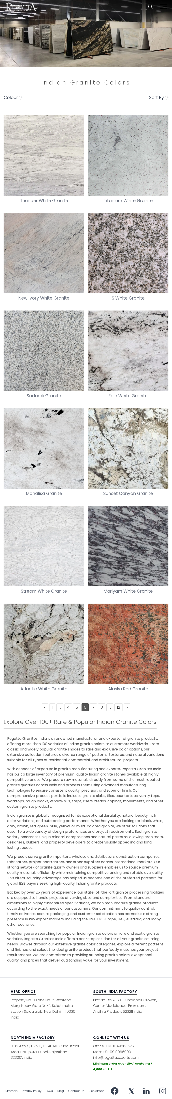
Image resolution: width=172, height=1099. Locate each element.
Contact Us (76, 1091)
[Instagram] (163, 1091)
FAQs (49, 1091)
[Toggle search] (150, 7)
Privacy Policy (31, 1091)
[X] (131, 1091)
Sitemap (11, 1091)
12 (118, 707)
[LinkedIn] (146, 1091)
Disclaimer (96, 1091)
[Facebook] (114, 1090)
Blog (60, 1091)
